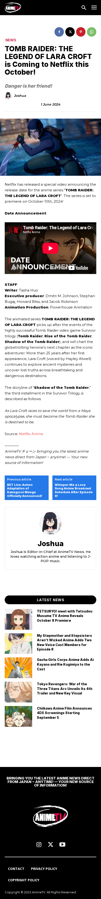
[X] (70, 32)
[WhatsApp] (91, 32)
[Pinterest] (80, 32)
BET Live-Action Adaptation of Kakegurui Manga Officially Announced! (24, 490)
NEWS (10, 40)
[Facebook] (59, 32)
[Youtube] (62, 845)
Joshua (20, 96)
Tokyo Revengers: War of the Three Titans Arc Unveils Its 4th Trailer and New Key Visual (64, 688)
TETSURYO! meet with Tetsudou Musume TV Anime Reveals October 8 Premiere (64, 615)
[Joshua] (9, 95)
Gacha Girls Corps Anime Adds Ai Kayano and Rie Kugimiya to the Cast (65, 664)
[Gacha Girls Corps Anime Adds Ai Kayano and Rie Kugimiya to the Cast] (18, 667)
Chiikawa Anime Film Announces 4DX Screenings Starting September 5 (64, 712)
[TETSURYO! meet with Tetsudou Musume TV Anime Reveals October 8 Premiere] (18, 619)
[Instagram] (39, 845)
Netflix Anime (31, 434)
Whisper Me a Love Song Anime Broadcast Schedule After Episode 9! (74, 490)
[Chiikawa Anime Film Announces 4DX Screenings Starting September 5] (18, 716)
